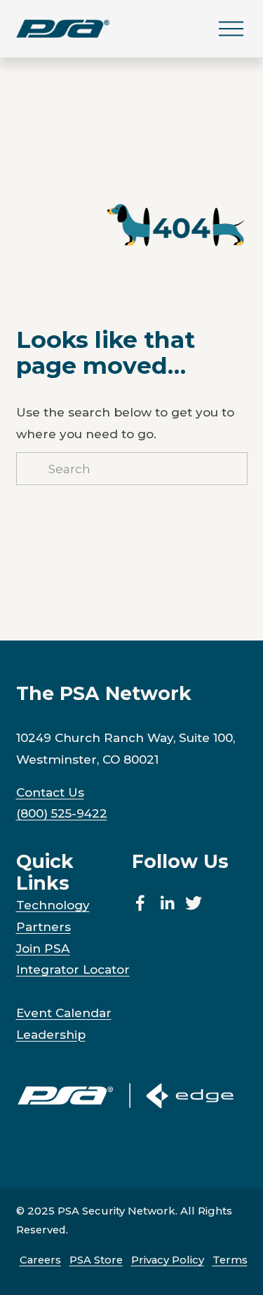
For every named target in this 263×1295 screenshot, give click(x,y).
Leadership (51, 1034)
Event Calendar (64, 1012)
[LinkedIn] (167, 903)
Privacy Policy (167, 1260)
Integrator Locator (73, 969)
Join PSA (43, 948)
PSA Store (96, 1260)
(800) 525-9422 (61, 813)
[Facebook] (140, 903)
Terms (230, 1260)
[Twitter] (193, 903)
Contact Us (50, 792)
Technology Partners (53, 915)
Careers (40, 1260)
